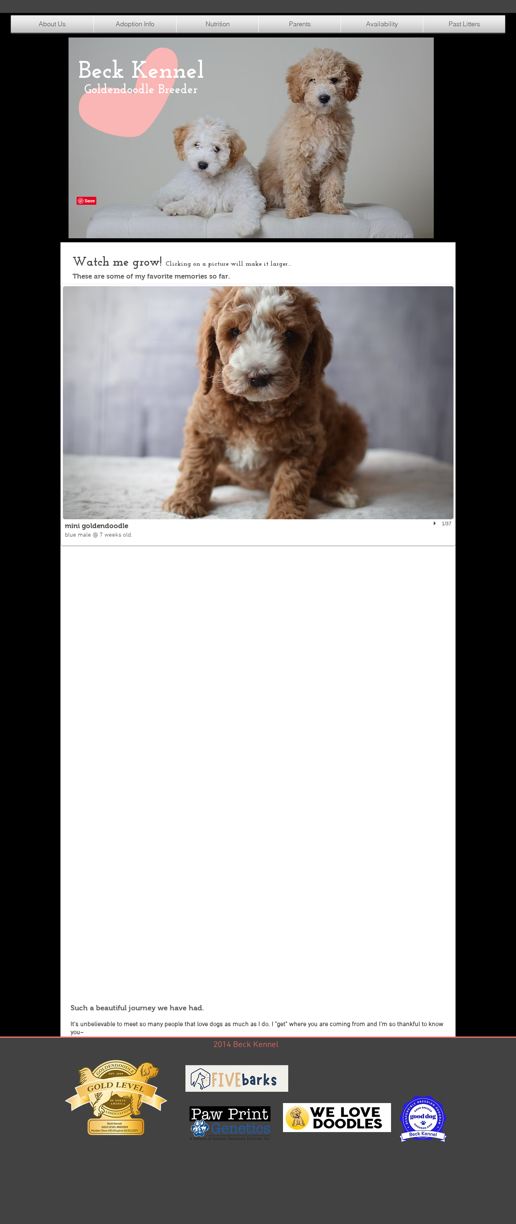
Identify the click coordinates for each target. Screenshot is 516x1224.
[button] (217, 24)
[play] (436, 523)
